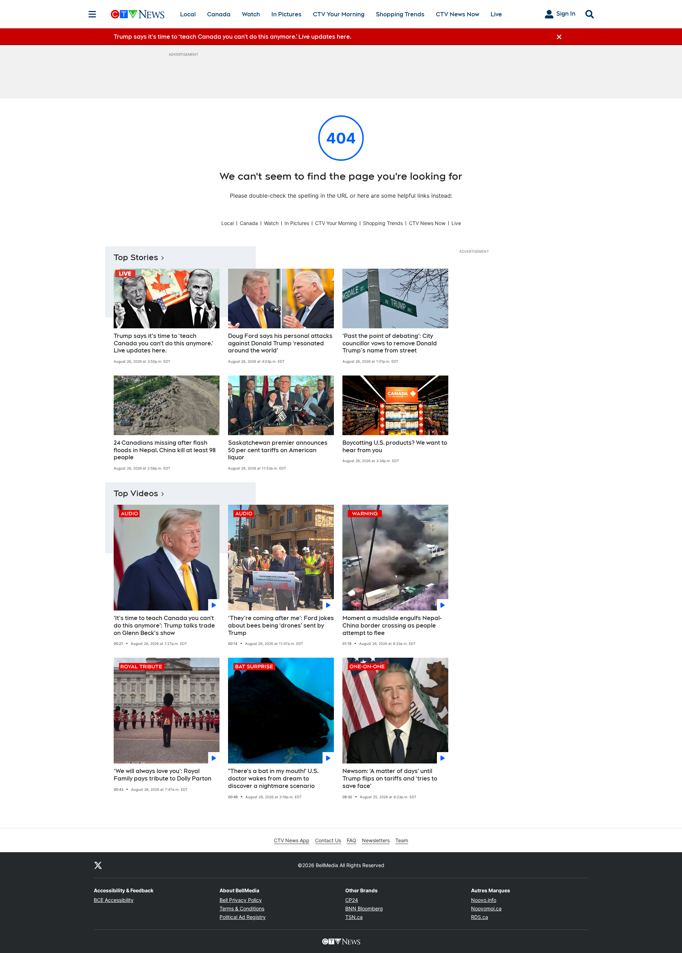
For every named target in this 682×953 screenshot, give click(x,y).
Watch (251, 14)
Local (188, 14)
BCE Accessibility (114, 900)
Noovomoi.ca (486, 908)
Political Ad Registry (243, 917)
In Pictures (286, 14)
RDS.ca (479, 917)
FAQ (351, 840)
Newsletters (376, 840)
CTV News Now (457, 14)
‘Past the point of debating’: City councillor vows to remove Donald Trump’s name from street (389, 343)
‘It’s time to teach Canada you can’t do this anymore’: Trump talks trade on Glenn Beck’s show (164, 625)
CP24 (351, 900)
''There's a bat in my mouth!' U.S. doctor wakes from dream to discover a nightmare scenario (273, 778)
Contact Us (328, 840)
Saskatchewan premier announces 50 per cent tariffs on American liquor (278, 450)
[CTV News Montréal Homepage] (137, 14)
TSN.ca (354, 917)
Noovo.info (483, 900)
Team (401, 840)
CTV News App (291, 840)
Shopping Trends (400, 14)
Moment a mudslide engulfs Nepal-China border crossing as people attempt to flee (392, 625)
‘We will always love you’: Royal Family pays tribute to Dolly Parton (162, 775)
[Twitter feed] (98, 865)
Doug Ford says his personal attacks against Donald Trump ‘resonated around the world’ (280, 343)
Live (496, 14)
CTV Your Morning (338, 14)
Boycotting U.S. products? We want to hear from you (394, 446)
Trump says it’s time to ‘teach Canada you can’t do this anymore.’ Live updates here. (163, 343)
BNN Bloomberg (364, 908)
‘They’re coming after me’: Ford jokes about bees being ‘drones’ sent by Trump (281, 625)
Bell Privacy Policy (241, 900)
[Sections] (92, 14)
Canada (219, 14)
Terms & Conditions (242, 908)
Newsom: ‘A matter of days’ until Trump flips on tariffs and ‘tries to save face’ (389, 778)
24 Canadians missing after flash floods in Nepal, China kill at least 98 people (165, 450)
